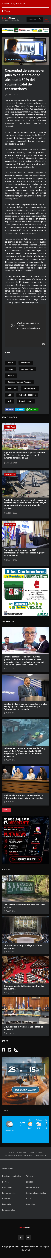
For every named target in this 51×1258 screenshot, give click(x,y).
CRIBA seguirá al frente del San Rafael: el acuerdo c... (23, 1028)
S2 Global (12, 388)
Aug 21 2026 (11, 911)
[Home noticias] (24, 1227)
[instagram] (16, 1049)
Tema (7, 11)
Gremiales (30, 1204)
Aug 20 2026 (11, 1033)
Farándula (6, 1204)
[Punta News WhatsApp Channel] (25, 840)
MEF (9, 395)
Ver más (6, 810)
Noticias (21, 1152)
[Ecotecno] (25, 30)
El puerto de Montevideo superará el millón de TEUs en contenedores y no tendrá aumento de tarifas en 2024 (24, 455)
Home (11, 1152)
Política (5, 1182)
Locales (29, 1182)
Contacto (41, 1156)
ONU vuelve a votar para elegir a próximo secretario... (23, 946)
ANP (9, 401)
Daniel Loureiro (25, 401)
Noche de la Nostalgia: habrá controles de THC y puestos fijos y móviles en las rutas (23, 796)
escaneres (25, 363)
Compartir (33, 409)
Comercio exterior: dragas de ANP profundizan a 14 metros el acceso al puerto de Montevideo (25, 553)
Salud (28, 1199)
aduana (11, 375)
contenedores (27, 369)
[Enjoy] (25, 1081)
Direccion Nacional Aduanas (19, 382)
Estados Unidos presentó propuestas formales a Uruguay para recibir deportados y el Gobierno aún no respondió (25, 707)
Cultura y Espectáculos (36, 1193)
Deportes (6, 1199)
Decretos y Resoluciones (18, 1156)
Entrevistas (36, 1152)
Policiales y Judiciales (11, 1176)
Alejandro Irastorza (27, 395)
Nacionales (10, 427)
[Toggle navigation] (45, 19)
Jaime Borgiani (30, 388)
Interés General (32, 1187)
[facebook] (9, 409)
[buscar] (40, 19)
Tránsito (29, 1176)
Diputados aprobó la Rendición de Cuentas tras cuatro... (24, 987)
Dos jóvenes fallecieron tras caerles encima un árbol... (24, 906)
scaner (10, 369)
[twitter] (20, 409)
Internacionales (9, 1193)
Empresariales (8, 1210)
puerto (10, 363)
